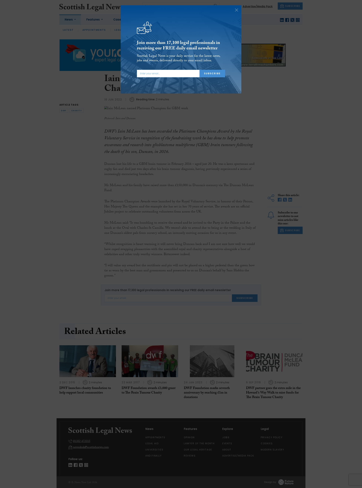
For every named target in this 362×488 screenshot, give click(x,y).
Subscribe (212, 73)
